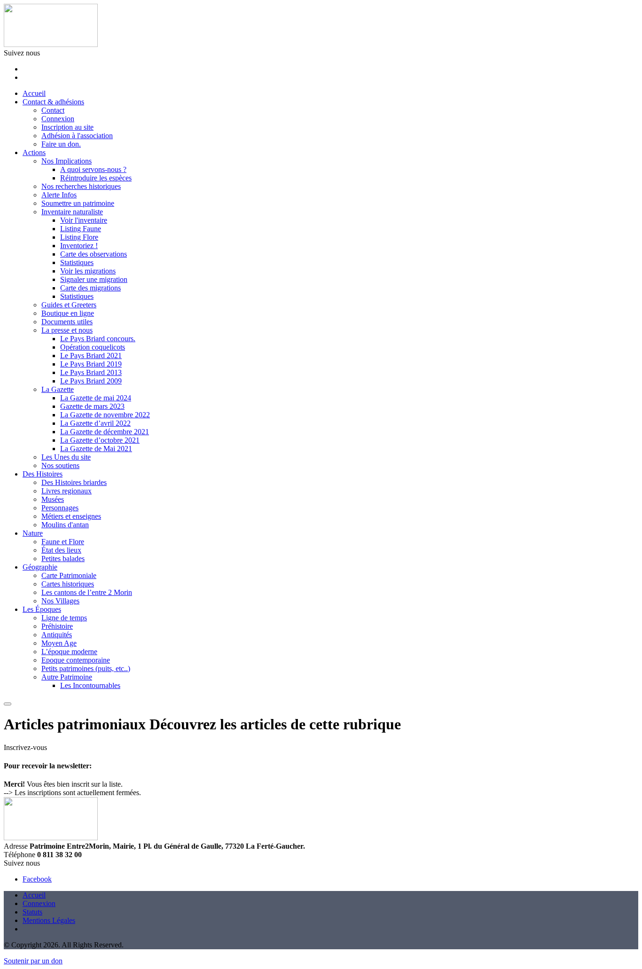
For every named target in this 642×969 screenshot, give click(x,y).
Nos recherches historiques (81, 186)
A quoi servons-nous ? (93, 169)
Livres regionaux (66, 491)
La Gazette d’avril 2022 (95, 423)
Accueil (34, 93)
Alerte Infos (59, 195)
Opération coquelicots (92, 347)
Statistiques (77, 262)
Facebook (37, 879)
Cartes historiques (67, 584)
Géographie (40, 567)
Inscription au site (67, 127)
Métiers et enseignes (71, 516)
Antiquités (56, 635)
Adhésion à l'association (77, 136)
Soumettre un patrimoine (77, 203)
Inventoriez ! (79, 246)
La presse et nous (67, 330)
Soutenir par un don (33, 961)
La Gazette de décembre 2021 (104, 432)
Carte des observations (93, 254)
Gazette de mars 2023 (92, 406)
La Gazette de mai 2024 (95, 398)
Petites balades (63, 559)
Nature (33, 533)
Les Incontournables (90, 685)
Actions (34, 152)
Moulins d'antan (65, 525)
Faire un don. (61, 144)
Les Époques (42, 609)
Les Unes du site (66, 457)
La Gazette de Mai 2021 (96, 449)
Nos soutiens (60, 465)
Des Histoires (43, 474)
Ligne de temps (64, 618)
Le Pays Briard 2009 (91, 381)
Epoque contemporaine (75, 660)
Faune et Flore (62, 542)
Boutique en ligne (67, 313)
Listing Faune (80, 229)
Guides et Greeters (68, 305)
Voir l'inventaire (83, 220)
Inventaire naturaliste (72, 212)
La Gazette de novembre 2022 (105, 415)
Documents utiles (67, 322)
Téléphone (19, 855)
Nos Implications (66, 161)
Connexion (57, 119)
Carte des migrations (90, 288)
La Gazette (57, 389)
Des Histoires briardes (74, 482)
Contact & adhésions (53, 102)
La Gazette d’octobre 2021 (100, 440)
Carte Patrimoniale (68, 575)
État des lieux (61, 550)
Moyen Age (59, 643)
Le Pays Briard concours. (97, 339)
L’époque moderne (69, 652)
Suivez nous (22, 53)
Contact (52, 110)
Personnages (59, 508)
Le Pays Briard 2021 (91, 355)
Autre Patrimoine (66, 677)
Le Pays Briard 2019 (91, 364)
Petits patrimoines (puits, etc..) (85, 668)
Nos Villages (60, 601)
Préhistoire (57, 626)
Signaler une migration (93, 279)
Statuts (32, 912)
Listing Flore (79, 237)
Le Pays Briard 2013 (91, 372)
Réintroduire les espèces (96, 178)
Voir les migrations (88, 271)
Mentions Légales (49, 920)
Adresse (16, 846)
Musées (52, 499)
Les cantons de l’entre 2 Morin (86, 592)
